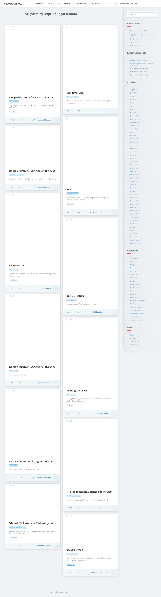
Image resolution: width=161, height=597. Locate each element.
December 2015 (135, 207)
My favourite (134, 287)
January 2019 (134, 116)
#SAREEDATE (67, 3)
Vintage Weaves (135, 317)
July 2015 (133, 224)
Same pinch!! (134, 42)
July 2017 (133, 155)
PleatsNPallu (16, 265)
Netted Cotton (142, 72)
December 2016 (135, 171)
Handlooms (133, 281)
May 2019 (133, 103)
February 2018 (134, 135)
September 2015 (135, 217)
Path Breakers (134, 297)
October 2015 (134, 214)
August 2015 (134, 220)
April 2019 (133, 106)
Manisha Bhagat (101, 312)
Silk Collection (75, 296)
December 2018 (135, 119)
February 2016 (134, 201)
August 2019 (134, 96)
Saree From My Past (136, 307)
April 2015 (133, 233)
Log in (132, 335)
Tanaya (48, 288)
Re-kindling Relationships (138, 301)
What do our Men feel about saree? (142, 64)
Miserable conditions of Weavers (140, 31)
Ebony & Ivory (134, 265)
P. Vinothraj (134, 64)
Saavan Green (75, 550)
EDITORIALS (96, 3)
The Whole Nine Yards (137, 314)
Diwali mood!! (134, 39)
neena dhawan (102, 111)
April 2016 (133, 194)
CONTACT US (111, 3)
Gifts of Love (134, 274)
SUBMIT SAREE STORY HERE (128, 3)
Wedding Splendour (136, 320)
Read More (13, 112)
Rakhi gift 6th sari (77, 390)
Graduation (134, 278)
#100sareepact (134, 258)
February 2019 (134, 112)
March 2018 (134, 132)
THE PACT (39, 3)
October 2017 (134, 145)
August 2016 (134, 181)
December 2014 (135, 243)
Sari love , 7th (75, 92)
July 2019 (133, 99)
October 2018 (134, 126)
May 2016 (133, 191)
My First (132, 291)
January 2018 (134, 139)
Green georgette (143, 68)
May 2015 (133, 230)
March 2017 (134, 165)
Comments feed (135, 341)
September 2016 (135, 178)
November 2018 (135, 122)
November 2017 (135, 142)
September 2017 (135, 148)
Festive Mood (134, 268)
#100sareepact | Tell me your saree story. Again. (143, 35)
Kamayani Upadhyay (100, 212)
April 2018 (133, 129)
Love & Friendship (135, 284)
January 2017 (134, 168)
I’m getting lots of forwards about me (31, 97)
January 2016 (134, 204)
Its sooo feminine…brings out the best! (32, 171)
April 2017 (133, 162)
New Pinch (133, 294)
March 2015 (134, 237)
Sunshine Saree (143, 60)
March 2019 (134, 109)
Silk (69, 189)
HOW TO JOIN (54, 3)
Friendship (133, 271)
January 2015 (134, 240)
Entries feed (133, 338)
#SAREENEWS (81, 3)
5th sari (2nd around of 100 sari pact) (31, 523)
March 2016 (134, 197)
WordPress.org (134, 345)
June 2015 (133, 227)
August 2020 (134, 90)
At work (132, 261)
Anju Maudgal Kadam (42, 120)
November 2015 (135, 211)
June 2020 (133, 93)
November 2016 (135, 175)
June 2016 (133, 188)
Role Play (133, 304)
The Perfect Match (135, 310)
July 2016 (133, 184)
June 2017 (133, 158)
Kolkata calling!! (135, 45)
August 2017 (134, 152)
